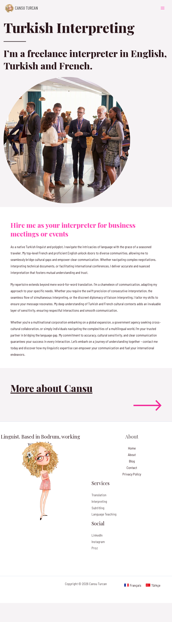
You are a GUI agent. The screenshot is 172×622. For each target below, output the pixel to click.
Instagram (98, 541)
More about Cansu (51, 387)
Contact (132, 467)
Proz (95, 548)
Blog (132, 461)
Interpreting (99, 501)
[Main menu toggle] (163, 8)
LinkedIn (97, 535)
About (132, 454)
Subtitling (98, 508)
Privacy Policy (132, 474)
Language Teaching (104, 514)
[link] (132, 585)
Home (132, 448)
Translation (99, 495)
